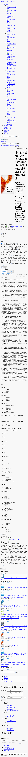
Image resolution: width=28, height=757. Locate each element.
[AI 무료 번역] (14, 539)
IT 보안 (17, 145)
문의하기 (3, 700)
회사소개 (6, 133)
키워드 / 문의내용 (5, 696)
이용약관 (6, 747)
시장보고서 (7, 4)
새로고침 (23, 697)
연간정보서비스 (8, 125)
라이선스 (6, 676)
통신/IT (12, 145)
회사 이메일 (4, 690)
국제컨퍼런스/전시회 (12, 710)
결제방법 (6, 678)
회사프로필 (10, 728)
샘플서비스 (10, 716)
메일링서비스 (7, 130)
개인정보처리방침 (9, 749)
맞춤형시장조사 (8, 127)
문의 (8, 722)
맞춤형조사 (10, 709)
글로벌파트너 (7, 128)
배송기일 (6, 679)
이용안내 (6, 132)
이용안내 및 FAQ (11, 721)
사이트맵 (6, 750)
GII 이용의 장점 (8, 681)
